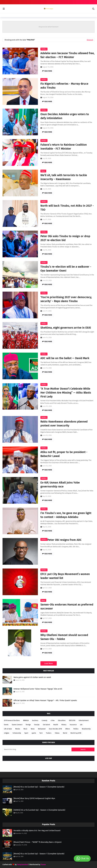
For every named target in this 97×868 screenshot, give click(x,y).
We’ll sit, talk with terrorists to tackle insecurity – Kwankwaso (63, 177)
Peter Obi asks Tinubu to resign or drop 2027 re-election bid (65, 238)
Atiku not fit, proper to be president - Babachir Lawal (63, 454)
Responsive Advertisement (48, 27)
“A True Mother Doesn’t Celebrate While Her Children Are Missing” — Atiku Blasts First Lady (65, 392)
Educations (62, 720)
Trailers (48, 733)
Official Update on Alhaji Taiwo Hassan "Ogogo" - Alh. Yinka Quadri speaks (45, 700)
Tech (41, 733)
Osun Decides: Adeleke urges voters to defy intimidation (64, 116)
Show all (90, 40)
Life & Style (8, 729)
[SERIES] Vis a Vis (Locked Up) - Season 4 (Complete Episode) (39, 810)
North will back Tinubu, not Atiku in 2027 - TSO (67, 207)
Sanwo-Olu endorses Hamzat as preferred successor (66, 606)
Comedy (44, 720)
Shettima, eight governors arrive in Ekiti (65, 327)
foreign (28, 725)
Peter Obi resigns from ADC (64, 540)
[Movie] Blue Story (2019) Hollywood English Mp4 (34, 798)
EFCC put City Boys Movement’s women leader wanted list (65, 576)
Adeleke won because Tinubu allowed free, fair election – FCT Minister (67, 55)
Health (55, 725)
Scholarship (17, 733)
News (43, 171)
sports (34, 733)
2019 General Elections (12, 720)
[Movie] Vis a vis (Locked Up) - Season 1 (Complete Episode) (39, 787)
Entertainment (84, 720)
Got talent (46, 725)
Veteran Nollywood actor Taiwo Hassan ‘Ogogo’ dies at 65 (38, 689)
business (35, 720)
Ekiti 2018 (72, 720)
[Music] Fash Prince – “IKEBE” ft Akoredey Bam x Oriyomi (38, 842)
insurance (73, 725)
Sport (26, 733)
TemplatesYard (22, 864)
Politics (43, 49)
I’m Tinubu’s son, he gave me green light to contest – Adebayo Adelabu (65, 515)
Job (81, 725)
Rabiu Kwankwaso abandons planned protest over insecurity (64, 423)
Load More (48, 663)
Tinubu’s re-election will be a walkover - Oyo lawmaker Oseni (65, 268)
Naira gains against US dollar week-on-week (32, 677)
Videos (57, 733)
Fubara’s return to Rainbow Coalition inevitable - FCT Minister (63, 146)
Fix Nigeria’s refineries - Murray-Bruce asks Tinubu (64, 85)
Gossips (37, 725)
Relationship (86, 729)
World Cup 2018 (75, 733)
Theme (43, 864)
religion (6, 733)
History (63, 725)
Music (25, 729)
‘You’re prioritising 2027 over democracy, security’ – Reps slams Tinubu (66, 299)
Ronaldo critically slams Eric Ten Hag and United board (37, 830)
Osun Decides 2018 (55, 729)
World (65, 733)
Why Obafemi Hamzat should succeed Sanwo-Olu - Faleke (64, 637)
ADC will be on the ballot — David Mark (64, 358)
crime (53, 720)
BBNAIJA (26, 720)
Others (67, 729)
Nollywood (41, 729)
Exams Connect (17, 725)
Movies (17, 729)
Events (6, 725)
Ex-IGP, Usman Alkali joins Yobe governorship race (60, 484)
